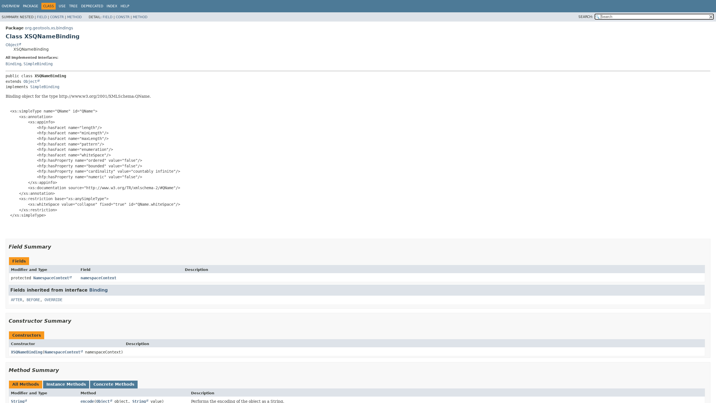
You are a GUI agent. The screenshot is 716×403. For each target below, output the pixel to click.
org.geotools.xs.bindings (49, 28)
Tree (73, 6)
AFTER (16, 299)
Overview (11, 6)
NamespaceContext (51, 278)
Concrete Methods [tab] (113, 384)
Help (125, 6)
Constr (57, 17)
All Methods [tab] (25, 384)
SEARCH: (585, 17)
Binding (13, 64)
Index (112, 6)
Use (62, 6)
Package (30, 6)
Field (42, 17)
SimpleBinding (38, 64)
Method (74, 17)
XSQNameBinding (26, 352)
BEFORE (33, 299)
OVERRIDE (53, 299)
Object (12, 45)
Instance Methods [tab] (66, 384)
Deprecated (92, 6)
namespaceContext (98, 278)
